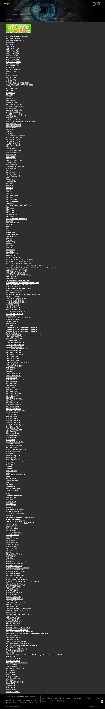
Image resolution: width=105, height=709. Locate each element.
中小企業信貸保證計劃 (12, 534)
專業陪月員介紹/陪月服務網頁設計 (16, 585)
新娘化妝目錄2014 (11, 672)
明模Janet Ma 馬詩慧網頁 (13, 511)
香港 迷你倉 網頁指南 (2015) (14, 333)
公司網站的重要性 (11, 162)
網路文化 (8, 189)
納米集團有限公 (10, 463)
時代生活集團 (9, 465)
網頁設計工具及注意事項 (13, 38)
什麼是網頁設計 (10, 653)
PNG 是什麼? (9, 224)
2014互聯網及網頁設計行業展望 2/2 (16, 302)
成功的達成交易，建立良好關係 (15, 441)
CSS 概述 (8, 96)
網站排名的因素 (10, 156)
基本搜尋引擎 (9, 133)
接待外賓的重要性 (11, 438)
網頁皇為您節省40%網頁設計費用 (15, 273)
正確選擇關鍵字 (10, 149)
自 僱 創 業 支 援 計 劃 (12, 538)
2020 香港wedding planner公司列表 (16, 348)
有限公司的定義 (10, 560)
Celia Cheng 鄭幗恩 (11, 525)
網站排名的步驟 (10, 79)
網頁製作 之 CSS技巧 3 (12, 50)
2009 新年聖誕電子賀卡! (13, 620)
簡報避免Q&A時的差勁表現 (13, 408)
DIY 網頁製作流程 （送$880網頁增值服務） (18, 83)
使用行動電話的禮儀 (11, 416)
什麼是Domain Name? (12, 201)
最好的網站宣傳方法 (11, 127)
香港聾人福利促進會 (11, 470)
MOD (7, 482)
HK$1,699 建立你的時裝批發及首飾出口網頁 (18, 275)
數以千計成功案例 (78, 698)
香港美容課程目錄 (11, 600)
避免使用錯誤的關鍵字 (12, 153)
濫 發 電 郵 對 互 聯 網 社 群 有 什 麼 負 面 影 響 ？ (20, 259)
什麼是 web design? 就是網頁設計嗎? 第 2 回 (19, 614)
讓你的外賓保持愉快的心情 (13, 405)
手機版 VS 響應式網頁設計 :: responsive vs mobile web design (24, 335)
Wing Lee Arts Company (13, 519)
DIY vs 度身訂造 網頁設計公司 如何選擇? (17, 362)
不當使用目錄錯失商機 (12, 428)
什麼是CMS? (9, 170)
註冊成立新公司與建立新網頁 (14, 160)
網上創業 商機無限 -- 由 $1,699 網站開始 (17, 579)
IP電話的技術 (9, 193)
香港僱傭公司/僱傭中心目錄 (14, 593)
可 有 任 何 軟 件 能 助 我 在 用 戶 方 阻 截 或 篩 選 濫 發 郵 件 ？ (24, 265)
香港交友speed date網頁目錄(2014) (16, 649)
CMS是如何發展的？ (12, 174)
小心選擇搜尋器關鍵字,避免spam (15, 151)
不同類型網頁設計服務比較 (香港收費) (17, 269)
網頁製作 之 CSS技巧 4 (12, 52)
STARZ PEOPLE (10, 486)
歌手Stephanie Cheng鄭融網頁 (15, 513)
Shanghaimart (10, 484)
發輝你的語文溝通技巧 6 (13, 455)
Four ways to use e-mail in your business (18, 461)
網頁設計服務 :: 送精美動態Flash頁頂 (16, 271)
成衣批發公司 (9, 515)
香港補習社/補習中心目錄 (13, 595)
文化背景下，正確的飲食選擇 (14, 426)
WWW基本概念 (10, 42)
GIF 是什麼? (9, 226)
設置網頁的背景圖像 (11, 102)
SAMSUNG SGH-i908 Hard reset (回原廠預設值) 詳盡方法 (23, 294)
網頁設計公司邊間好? (12, 635)
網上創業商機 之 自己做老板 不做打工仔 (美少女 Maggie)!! (22, 581)
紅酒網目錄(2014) (11, 686)
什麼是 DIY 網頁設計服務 (13, 292)
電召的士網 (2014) (11, 315)
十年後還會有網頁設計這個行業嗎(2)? (17, 662)
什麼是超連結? (10, 98)
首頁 (43, 698)
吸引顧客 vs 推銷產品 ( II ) (13, 376)
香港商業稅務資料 (11, 556)
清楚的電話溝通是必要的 (13, 412)
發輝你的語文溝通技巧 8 (13, 459)
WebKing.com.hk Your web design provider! (19, 288)
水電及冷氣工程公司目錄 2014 (14, 313)
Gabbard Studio (11, 478)
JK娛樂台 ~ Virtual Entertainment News (17, 562)
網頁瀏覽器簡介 (10, 92)
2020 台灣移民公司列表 (13, 364)
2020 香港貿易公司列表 (13, 360)
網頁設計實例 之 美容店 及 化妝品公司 (17, 629)
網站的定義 (9, 240)
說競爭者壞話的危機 (11, 377)
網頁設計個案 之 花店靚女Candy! (15, 571)
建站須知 (8, 73)
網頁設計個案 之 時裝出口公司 (14, 569)
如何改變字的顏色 (11, 100)
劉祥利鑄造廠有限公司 (12, 480)
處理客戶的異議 (10, 387)
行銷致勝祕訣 (9, 370)
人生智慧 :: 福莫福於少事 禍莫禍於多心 (18, 317)
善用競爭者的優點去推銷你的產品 (15, 379)
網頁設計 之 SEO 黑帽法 (13, 141)
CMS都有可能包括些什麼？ (13, 176)
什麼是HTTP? (10, 209)
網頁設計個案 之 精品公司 (13, 573)
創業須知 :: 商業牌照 (11, 550)
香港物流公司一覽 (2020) (13, 350)
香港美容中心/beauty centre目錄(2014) (17, 643)
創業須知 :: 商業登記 (11, 548)
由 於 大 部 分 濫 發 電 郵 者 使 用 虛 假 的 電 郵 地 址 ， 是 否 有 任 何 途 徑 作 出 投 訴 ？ (32, 267)
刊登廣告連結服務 (11, 498)
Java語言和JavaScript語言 (14, 114)
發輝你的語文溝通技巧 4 (13, 422)
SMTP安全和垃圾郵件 (12, 215)
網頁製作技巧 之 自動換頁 (13, 60)
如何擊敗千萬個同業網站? (13, 125)
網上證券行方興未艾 (11, 546)
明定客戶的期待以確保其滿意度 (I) (15, 445)
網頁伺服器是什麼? (11, 236)
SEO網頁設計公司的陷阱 (13, 296)
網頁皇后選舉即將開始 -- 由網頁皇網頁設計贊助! (20, 284)
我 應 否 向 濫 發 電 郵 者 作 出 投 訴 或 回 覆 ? (19, 263)
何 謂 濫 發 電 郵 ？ (11, 255)
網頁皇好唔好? (10, 325)
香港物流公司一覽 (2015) (13, 691)
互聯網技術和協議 (11, 182)
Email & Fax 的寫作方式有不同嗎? (15, 410)
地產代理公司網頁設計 (12, 612)
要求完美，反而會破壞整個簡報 (15, 424)
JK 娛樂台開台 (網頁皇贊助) (14, 622)
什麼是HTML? (10, 91)
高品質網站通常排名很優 (13, 145)
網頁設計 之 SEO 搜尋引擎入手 (15, 137)
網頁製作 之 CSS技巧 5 (12, 54)
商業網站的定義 (10, 250)
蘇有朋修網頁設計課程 (12, 279)
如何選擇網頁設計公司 (12, 253)
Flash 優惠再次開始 (11, 616)
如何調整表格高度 (11, 108)
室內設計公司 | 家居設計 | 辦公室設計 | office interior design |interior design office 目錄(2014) (34, 655)
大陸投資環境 (9, 558)
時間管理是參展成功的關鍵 (13, 393)
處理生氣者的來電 (11, 432)
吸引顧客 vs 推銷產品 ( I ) (13, 374)
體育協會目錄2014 (11, 657)
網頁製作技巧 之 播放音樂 (13, 61)
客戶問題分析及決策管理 (13, 443)
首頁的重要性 (9, 147)
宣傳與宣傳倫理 (10, 368)
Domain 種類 (9, 203)
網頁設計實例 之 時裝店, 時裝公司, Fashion (18, 628)
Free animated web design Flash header (18, 281)
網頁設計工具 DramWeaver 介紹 (15, 40)
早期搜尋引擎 (9, 131)
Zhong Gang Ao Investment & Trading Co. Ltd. (20, 517)
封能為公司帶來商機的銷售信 (14, 430)
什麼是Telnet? (10, 217)
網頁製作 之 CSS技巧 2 (12, 48)
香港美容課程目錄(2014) (13, 647)
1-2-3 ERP (9, 467)
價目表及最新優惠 (59, 698)
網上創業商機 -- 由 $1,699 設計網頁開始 (17, 567)
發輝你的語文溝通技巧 (12, 414)
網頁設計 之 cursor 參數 (13, 69)
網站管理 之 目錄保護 (12, 56)
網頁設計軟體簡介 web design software (17, 116)
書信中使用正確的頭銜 (12, 395)
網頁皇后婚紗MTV (11, 277)
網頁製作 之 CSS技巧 (12, 46)
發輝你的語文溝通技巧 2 (13, 418)
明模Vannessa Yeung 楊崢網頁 (15, 509)
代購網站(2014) (10, 684)
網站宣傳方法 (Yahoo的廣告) (14, 577)
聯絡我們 (51, 701)
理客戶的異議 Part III (12, 403)
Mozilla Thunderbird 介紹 (13, 234)
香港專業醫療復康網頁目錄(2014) (15, 651)
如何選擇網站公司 (11, 81)
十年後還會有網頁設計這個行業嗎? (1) (17, 312)
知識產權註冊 (9, 552)
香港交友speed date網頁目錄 (14, 598)
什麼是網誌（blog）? (12, 199)
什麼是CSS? (9, 94)
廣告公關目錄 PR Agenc (13, 659)
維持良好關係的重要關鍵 (13, 451)
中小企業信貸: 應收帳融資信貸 (14, 533)
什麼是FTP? (9, 207)
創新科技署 (9, 536)
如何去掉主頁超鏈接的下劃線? (14, 104)
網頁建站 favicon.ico (12, 65)
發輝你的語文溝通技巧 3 (13, 420)
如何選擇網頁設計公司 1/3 (13, 123)
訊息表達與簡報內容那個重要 (14, 399)
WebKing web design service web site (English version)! (22, 282)
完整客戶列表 (9, 500)
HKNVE (8, 476)
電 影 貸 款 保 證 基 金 (12, 542)
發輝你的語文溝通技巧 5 (13, 436)
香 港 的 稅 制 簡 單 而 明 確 (14, 554)
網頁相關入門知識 (11, 71)
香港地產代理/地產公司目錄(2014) (16, 641)
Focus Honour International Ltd (15, 474)
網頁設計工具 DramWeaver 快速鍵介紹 (17, 36)
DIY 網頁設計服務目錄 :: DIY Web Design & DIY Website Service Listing (27, 633)
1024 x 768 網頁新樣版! (13, 624)
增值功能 (44, 701)
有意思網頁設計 (16, 706)
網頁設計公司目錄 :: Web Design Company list (19, 631)
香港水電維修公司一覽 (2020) (14, 354)
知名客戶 (68, 698)
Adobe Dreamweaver (12, 87)
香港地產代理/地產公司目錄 (14, 604)
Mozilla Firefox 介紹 (12, 232)
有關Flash (9, 178)
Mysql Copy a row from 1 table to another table (20, 122)
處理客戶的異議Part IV (12, 407)
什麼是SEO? (9, 129)
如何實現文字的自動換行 (13, 112)
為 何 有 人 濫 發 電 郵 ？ (13, 257)
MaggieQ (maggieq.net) (13, 488)
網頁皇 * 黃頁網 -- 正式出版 (14, 290)
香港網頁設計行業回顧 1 (12, 304)
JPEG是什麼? (9, 220)
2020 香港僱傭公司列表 (13, 356)
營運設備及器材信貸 (11, 531)
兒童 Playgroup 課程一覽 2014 (15, 668)
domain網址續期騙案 (12, 321)
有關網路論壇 (9, 244)
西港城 (8, 494)
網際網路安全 (9, 187)
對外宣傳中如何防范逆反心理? (14, 366)
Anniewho (9, 492)
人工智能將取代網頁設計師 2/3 (15, 343)
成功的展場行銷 (10, 439)
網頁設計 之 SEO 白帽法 (13, 139)
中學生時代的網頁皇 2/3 (13, 308)
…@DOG (8, 472)
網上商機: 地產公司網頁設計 (14, 587)
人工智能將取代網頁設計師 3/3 (15, 344)
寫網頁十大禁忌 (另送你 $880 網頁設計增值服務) (20, 85)
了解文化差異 (9, 401)
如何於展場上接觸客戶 (12, 389)
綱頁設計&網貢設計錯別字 (13, 618)
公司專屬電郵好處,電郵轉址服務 (15, 166)
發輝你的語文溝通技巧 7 (13, 457)
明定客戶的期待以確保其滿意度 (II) (16, 449)
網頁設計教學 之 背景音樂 (13, 58)
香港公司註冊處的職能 (12, 529)
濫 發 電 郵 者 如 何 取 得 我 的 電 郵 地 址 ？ (19, 261)
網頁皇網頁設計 (9, 706)
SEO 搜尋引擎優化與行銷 (13, 143)
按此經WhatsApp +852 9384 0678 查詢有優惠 (21, 696)
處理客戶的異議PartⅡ (12, 381)
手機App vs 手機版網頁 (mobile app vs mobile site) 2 (21, 329)
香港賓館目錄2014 (11, 680)
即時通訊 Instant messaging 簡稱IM (16, 218)
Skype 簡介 (9, 197)
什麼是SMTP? (10, 213)
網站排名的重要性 (11, 155)
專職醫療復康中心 (11, 527)
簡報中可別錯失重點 (11, 391)
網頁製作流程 (9, 44)
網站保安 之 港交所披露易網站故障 (16, 298)
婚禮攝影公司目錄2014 (12, 676)
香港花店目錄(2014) (11, 664)
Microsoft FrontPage (12, 89)
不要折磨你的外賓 (11, 385)
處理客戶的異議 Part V (12, 434)
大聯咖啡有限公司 (11, 503)
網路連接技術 (9, 184)
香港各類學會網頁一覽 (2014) (14, 682)
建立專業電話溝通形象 (12, 383)
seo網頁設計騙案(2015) (12, 319)
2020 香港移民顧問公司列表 (14, 346)
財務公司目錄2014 (11, 670)
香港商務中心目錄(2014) (13, 639)
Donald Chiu (9, 469)
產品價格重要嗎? (11, 397)
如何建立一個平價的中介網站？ (15, 339)
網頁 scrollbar (10, 67)
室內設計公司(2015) (11, 690)
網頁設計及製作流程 (11, 168)
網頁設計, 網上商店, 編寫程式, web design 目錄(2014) (21, 645)
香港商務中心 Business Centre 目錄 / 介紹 (18, 608)
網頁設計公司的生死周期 (13, 660)
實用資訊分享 (89, 698)
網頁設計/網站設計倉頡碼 (13, 678)
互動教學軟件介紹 (11, 505)
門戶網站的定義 (10, 242)
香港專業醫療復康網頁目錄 (13, 596)
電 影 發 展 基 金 (10, 540)
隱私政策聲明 (60, 701)
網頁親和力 (9, 230)
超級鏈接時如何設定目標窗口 (14, 110)
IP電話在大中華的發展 (12, 195)
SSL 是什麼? (9, 228)
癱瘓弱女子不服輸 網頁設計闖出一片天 (17, 610)
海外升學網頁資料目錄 (12, 591)
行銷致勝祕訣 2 (10, 372)
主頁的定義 (9, 248)
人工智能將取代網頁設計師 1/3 (14, 341)
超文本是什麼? (10, 251)
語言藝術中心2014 (11, 688)
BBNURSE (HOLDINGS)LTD (14, 496)
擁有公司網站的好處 (11, 164)
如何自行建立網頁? (11, 323)
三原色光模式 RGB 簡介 (12, 222)
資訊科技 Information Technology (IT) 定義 (18, 205)
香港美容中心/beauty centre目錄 (15, 602)
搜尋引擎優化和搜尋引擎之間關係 (15, 135)
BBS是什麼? (9, 246)
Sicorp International (12, 490)
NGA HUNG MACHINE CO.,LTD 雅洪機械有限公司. (20, 523)
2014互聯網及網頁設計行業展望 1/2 (16, 300)
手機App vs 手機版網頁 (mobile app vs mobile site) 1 (21, 327)
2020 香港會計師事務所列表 (14, 337)
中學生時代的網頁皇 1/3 (12, 306)
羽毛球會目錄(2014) (11, 666)
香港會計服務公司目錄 (12, 606)
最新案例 (49, 698)
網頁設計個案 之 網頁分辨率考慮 (15, 575)
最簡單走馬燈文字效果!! (12, 118)
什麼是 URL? (9, 238)
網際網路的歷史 (10, 180)
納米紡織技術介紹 (11, 502)
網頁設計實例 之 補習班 (12, 626)
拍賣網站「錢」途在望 (12, 544)
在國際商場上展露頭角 (12, 447)
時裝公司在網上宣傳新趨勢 (13, 583)
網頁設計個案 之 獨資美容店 (14, 565)
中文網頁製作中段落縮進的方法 (15, 106)
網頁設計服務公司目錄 (12, 589)
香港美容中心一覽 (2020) (13, 352)
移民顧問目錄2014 (11, 674)
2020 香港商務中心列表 (13, 358)
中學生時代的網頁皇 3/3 (13, 310)
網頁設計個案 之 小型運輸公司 (14, 564)
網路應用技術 (9, 186)
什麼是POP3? (10, 211)
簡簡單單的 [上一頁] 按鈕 (13, 120)
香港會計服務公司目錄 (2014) (14, 637)
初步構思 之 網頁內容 (12, 75)
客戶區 (97, 698)
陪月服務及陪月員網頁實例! (14, 286)
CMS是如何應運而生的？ (13, 172)
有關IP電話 (9, 191)
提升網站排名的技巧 (11, 158)
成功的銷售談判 (10, 453)
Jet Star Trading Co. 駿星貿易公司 (16, 521)
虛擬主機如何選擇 (11, 77)
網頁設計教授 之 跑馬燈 (12, 63)
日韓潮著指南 (9, 507)
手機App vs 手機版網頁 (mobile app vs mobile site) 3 (21, 331)
